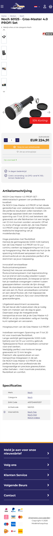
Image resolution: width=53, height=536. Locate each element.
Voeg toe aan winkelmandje (28, 147)
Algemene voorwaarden (39, 518)
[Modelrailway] (18, 8)
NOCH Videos (34, 418)
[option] (4, 36)
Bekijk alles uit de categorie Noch (17, 27)
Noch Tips (32, 412)
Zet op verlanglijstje (28, 152)
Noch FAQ (32, 415)
